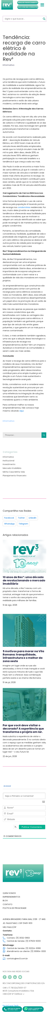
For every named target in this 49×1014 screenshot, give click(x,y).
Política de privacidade (14, 908)
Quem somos (9, 893)
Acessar (7, 786)
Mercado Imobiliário (12, 468)
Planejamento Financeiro (14, 475)
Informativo (8, 65)
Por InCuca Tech (11, 1005)
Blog (5, 900)
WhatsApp (9, 523)
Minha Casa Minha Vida (14, 472)
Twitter (21, 517)
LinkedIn (32, 517)
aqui (21, 410)
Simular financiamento (28, 2)
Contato (7, 904)
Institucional (8, 460)
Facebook (9, 517)
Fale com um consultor (27, 7)
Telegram (23, 523)
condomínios (24, 207)
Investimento (9, 464)
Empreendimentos (11, 896)
